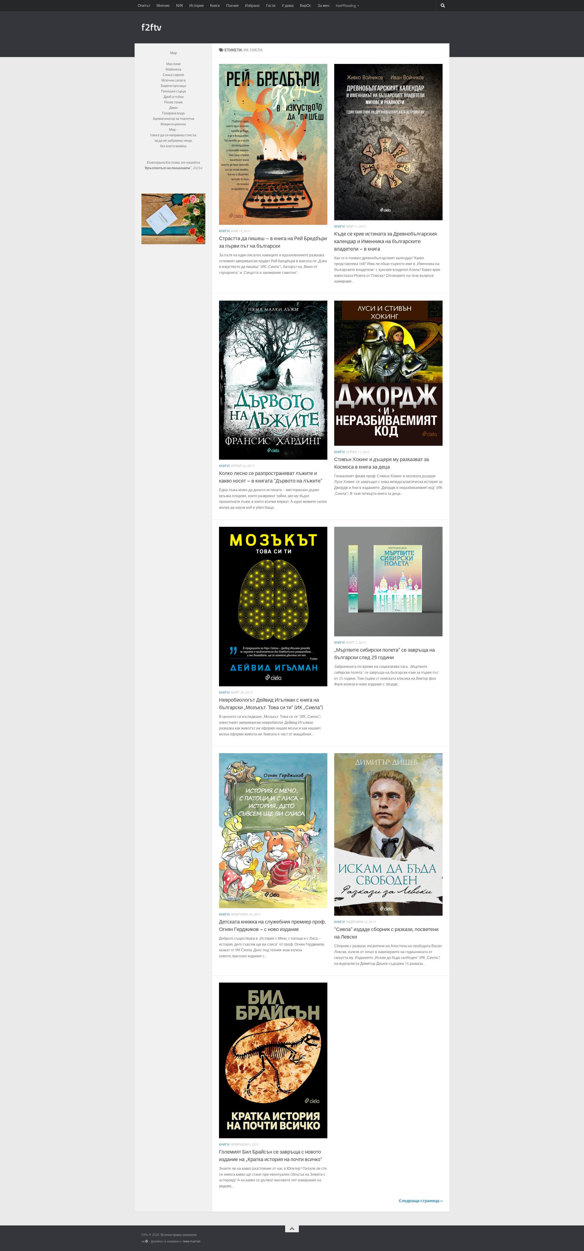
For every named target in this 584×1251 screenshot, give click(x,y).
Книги (215, 5)
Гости (270, 5)
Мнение (163, 5)
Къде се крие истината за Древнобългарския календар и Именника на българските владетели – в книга (385, 241)
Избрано (252, 5)
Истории (196, 5)
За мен (323, 5)
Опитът (144, 5)
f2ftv (151, 27)
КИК (179, 5)
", (168, 168)
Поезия (232, 5)
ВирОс (305, 5)
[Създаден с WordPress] (146, 1241)
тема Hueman (191, 1241)
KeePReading (346, 5)
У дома (288, 5)
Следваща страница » (421, 1200)
